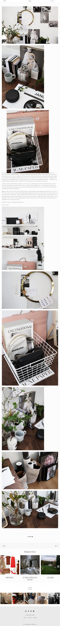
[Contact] (26, 611)
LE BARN (50, 578)
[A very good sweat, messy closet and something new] (42, 598)
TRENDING (9, 578)
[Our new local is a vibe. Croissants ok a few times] (30, 598)
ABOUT (25, 617)
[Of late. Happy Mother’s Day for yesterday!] (6, 598)
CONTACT (30, 617)
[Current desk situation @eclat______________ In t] (18, 598)
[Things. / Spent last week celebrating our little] (54, 598)
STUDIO (35, 617)
